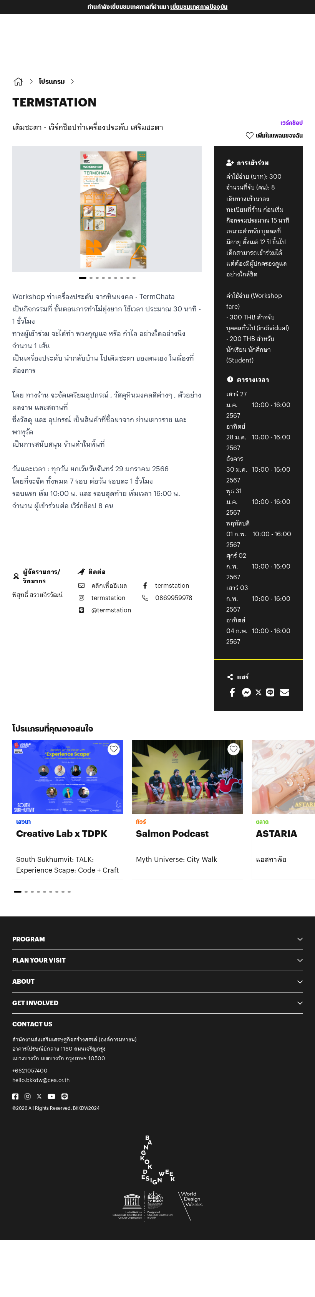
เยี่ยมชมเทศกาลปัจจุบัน (198, 6)
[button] (184, 215)
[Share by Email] (284, 692)
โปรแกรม (52, 81)
